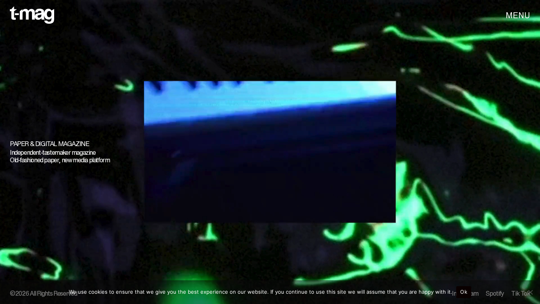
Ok (463, 292)
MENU (518, 15)
